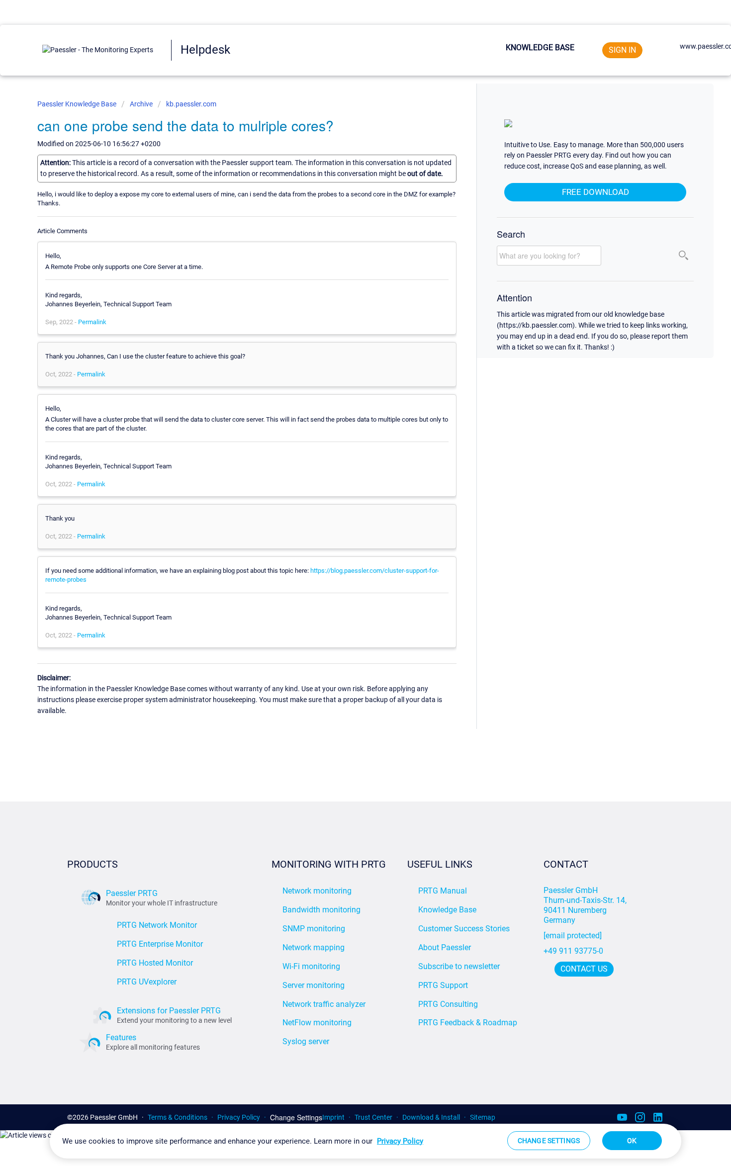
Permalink (92, 322)
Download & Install (431, 1117)
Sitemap (482, 1117)
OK (632, 1141)
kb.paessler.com (191, 104)
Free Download (595, 192)
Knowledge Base (540, 47)
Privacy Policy (238, 1117)
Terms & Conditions (177, 1117)
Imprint (333, 1117)
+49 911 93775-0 (573, 951)
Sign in (622, 50)
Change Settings (296, 1117)
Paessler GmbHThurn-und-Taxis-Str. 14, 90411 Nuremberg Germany (586, 905)
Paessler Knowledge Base (77, 104)
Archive (141, 104)
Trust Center (373, 1117)
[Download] (347, 464)
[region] (365, 1141)
